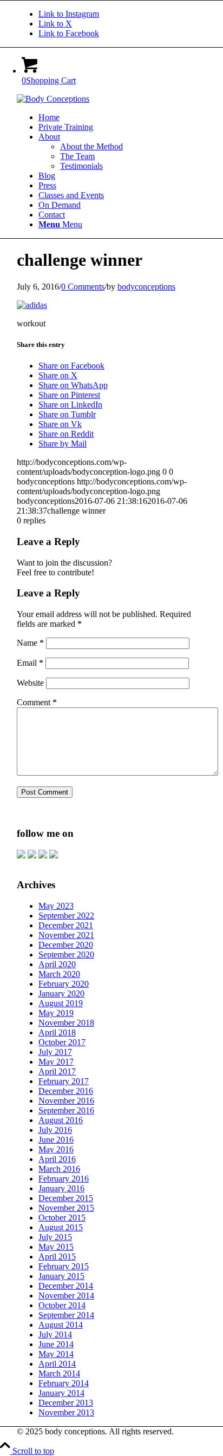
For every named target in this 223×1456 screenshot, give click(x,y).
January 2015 (61, 1276)
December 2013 (65, 1402)
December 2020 (65, 944)
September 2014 (66, 1315)
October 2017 (62, 1042)
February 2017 (63, 1081)
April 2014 (57, 1363)
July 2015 (55, 1237)
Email (30, 662)
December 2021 (65, 925)
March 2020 (59, 974)
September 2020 (66, 954)
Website (30, 682)
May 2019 (56, 1013)
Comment (37, 702)
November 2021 (66, 935)
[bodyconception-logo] (53, 98)
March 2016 (59, 1168)
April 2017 (57, 1071)
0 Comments (82, 286)
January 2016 (61, 1188)
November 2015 (66, 1207)
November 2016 (66, 1100)
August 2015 (60, 1227)
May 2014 (56, 1354)
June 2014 (56, 1344)
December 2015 (65, 1198)
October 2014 (62, 1305)
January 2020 (61, 993)
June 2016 (56, 1139)
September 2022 (66, 915)
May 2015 (56, 1246)
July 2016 (55, 1129)
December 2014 (65, 1285)
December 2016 (65, 1091)
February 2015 (63, 1266)
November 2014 (66, 1295)
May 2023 (56, 905)
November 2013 (66, 1412)
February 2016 (63, 1178)
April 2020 (57, 964)
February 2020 (63, 983)
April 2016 (57, 1159)
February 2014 (63, 1383)
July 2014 (55, 1334)
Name (30, 642)
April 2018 (57, 1032)
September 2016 (66, 1110)
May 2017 (56, 1061)
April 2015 (57, 1256)
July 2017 (55, 1052)
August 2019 (60, 1003)
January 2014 (61, 1393)
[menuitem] (122, 117)
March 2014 (59, 1373)
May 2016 (56, 1149)
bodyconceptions (146, 286)
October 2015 (62, 1217)
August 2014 (60, 1324)
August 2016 (60, 1120)
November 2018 (66, 1022)
